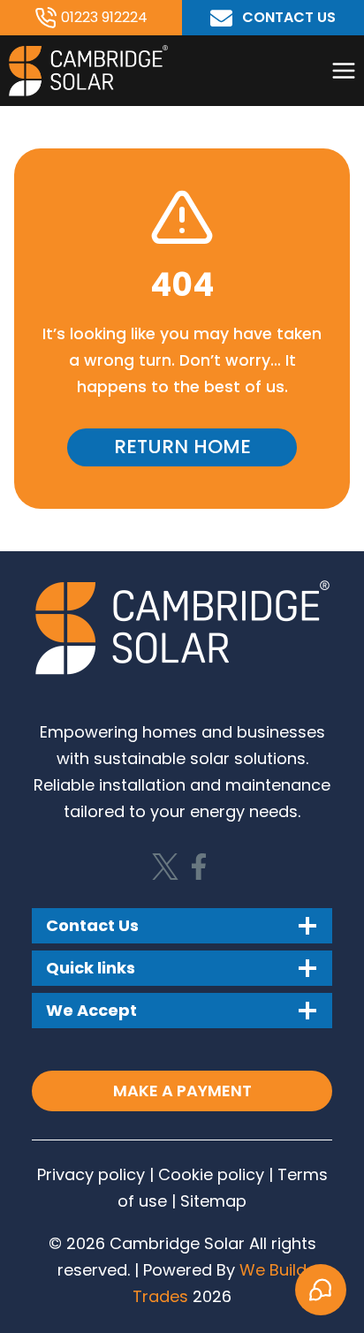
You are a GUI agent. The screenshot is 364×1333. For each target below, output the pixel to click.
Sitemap (213, 1201)
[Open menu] (343, 70)
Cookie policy (209, 1174)
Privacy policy (91, 1174)
